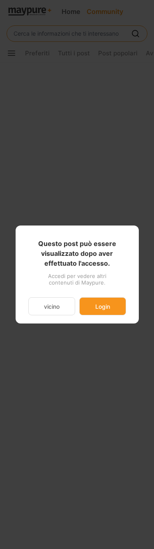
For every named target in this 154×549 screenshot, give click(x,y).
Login (102, 306)
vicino (52, 306)
